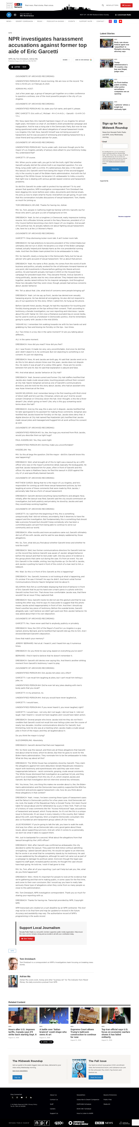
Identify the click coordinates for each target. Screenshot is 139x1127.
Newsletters (112, 5)
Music (39, 21)
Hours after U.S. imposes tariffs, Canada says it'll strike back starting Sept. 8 (22, 1032)
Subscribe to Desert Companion (88, 1099)
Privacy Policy (33, 1104)
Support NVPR (85, 21)
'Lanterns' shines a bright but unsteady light (122, 107)
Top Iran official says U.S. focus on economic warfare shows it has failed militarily (116, 1033)
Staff (51, 1104)
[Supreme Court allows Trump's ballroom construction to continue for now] (85, 1015)
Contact (100, 21)
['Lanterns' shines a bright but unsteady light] (106, 105)
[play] (9, 15)
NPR (10, 33)
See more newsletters (20, 1071)
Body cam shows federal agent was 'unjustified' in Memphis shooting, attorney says (122, 46)
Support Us (54, 1113)
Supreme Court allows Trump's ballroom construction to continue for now (83, 1033)
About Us (53, 1095)
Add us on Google (82, 60)
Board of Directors (110, 1095)
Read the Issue (96, 1077)
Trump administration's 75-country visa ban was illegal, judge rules (121, 67)
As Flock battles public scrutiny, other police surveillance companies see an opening (121, 88)
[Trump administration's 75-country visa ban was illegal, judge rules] (106, 63)
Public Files (108, 1099)
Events (71, 21)
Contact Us (54, 1099)
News (8, 21)
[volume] (15, 15)
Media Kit (107, 1104)
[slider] (18, 15)
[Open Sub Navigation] (13, 21)
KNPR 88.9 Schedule (84, 1104)
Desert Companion (24, 21)
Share (65, 60)
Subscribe (115, 169)
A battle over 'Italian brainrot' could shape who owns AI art (53, 1032)
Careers (52, 1109)
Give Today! (28, 939)
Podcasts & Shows (55, 21)
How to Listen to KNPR (85, 1113)
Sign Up (17, 1077)
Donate (127, 5)
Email (104, 141)
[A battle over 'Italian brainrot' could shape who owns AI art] (53, 1015)
